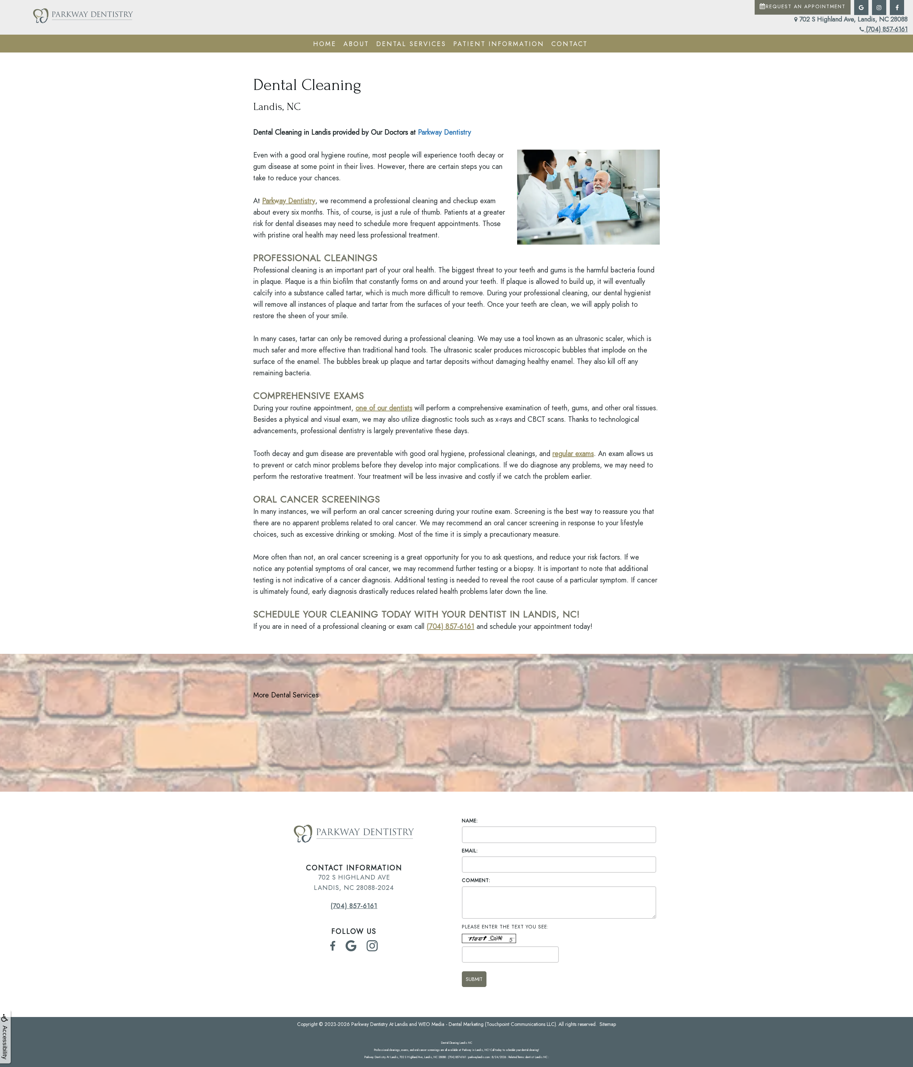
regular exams (573, 454)
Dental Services (411, 44)
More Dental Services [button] (285, 695)
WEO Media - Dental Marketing (451, 1024)
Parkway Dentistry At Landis (379, 1024)
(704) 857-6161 (886, 29)
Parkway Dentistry (444, 132)
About (356, 44)
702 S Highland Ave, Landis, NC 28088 (852, 19)
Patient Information (498, 44)
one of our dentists (384, 408)
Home (324, 44)
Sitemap (608, 1024)
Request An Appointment (806, 6)
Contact (569, 44)
